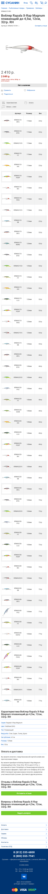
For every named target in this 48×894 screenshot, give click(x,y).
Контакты (4, 842)
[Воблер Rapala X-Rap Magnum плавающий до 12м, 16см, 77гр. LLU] (6, 645)
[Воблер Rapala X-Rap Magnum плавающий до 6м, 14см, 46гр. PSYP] (6, 444)
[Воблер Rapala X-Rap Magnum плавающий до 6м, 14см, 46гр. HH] (6, 422)
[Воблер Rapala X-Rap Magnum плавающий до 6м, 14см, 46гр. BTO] (6, 366)
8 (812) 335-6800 (24, 852)
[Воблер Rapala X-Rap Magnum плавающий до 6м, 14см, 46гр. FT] (6, 399)
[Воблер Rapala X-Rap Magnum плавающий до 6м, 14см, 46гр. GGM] (6, 410)
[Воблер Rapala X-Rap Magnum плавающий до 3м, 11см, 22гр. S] (6, 210)
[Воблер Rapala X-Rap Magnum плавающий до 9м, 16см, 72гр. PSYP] (6, 555)
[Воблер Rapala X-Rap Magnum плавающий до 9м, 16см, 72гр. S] (6, 578)
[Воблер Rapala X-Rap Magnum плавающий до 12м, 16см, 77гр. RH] (6, 678)
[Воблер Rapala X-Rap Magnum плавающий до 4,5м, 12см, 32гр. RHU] (6, 321)
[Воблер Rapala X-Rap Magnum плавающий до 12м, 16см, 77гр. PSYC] (6, 656)
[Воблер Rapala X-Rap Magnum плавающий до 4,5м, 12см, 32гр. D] (6, 266)
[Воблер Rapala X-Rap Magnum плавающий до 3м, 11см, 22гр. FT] (6, 154)
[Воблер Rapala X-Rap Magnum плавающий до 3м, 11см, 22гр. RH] (6, 187)
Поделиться (8, 94)
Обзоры (4, 838)
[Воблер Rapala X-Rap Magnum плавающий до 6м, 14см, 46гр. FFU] (6, 388)
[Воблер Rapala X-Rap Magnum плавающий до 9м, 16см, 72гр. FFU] (6, 522)
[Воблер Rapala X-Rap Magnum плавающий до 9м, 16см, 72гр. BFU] (6, 489)
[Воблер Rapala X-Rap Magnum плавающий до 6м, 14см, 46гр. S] (6, 466)
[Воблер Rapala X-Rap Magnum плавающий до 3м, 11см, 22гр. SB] (6, 221)
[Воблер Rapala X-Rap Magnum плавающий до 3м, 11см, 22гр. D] (6, 143)
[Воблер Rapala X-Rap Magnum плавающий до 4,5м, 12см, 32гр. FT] (6, 277)
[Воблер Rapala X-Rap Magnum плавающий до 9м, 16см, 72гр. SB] (6, 589)
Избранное (31, 90)
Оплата (4, 825)
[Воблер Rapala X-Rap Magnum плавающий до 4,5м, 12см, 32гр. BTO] (6, 254)
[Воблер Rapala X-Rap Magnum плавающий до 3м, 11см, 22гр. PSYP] (6, 176)
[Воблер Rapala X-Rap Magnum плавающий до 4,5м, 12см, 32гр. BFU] (6, 232)
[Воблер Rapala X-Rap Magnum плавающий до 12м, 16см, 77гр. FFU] (6, 611)
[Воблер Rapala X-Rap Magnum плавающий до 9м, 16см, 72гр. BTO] (6, 500)
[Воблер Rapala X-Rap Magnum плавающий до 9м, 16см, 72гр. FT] (6, 533)
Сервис (3, 834)
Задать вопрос (24, 813)
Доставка (4, 829)
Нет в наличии (24, 85)
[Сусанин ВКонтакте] (24, 876)
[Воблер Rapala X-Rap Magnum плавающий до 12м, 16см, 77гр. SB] (6, 700)
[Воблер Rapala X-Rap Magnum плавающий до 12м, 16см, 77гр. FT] (6, 622)
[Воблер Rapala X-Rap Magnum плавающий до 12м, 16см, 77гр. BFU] (6, 600)
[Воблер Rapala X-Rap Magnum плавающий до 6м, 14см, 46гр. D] (6, 377)
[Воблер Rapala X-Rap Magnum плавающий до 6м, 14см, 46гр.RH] (6, 455)
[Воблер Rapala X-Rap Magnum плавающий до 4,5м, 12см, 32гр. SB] (6, 344)
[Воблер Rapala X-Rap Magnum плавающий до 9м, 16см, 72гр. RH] (6, 567)
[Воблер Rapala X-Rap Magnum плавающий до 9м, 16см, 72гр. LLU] (6, 544)
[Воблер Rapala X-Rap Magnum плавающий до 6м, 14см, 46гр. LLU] (6, 433)
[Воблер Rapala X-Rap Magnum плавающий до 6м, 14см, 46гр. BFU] (6, 355)
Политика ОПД (6, 846)
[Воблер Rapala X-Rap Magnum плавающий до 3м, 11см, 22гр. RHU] (6, 199)
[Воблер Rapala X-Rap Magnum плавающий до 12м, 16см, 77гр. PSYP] (6, 667)
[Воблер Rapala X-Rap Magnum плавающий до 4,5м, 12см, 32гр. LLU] (6, 299)
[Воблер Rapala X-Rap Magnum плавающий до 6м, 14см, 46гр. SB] (6, 477)
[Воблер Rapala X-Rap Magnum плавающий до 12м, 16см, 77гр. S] (6, 689)
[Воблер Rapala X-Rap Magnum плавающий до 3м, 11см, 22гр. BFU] (6, 121)
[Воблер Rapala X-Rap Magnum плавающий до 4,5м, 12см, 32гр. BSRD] (6, 243)
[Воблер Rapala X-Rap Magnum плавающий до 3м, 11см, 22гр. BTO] (6, 132)
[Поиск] (45, 3)
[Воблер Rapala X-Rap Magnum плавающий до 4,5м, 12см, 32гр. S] (6, 332)
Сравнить (7, 90)
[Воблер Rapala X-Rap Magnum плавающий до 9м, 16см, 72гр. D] (6, 511)
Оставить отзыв (41, 26)
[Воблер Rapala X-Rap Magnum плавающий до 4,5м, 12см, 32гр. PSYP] (6, 310)
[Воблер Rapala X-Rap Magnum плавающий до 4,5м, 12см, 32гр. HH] (6, 288)
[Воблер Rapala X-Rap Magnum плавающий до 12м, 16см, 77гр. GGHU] (6, 634)
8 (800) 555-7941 (24, 856)
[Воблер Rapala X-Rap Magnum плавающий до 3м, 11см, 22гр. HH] (6, 165)
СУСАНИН (12, 2)
